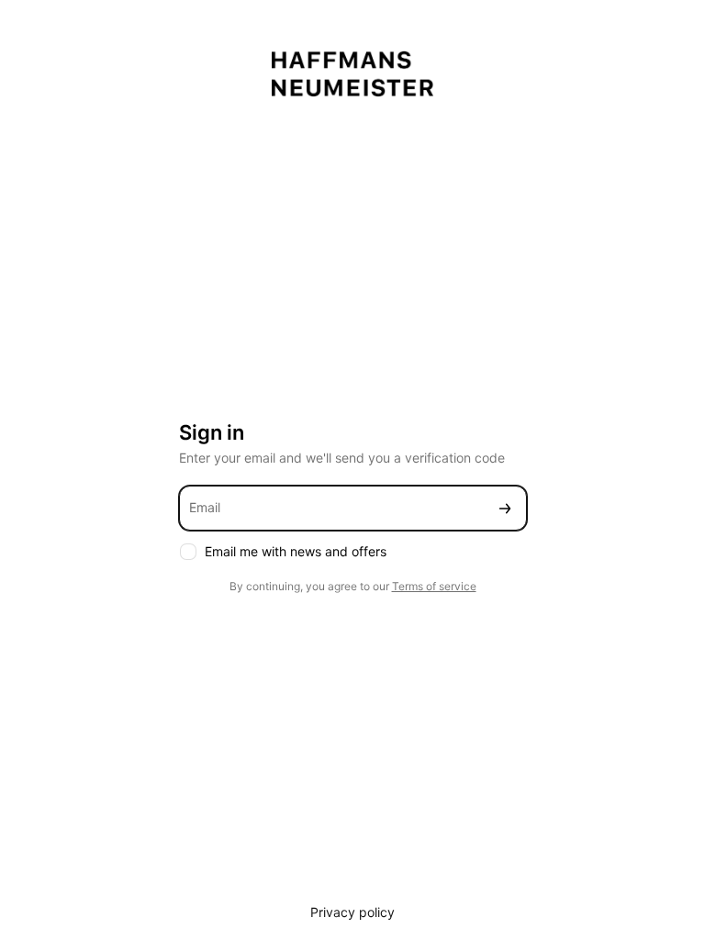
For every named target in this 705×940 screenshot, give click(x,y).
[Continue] (504, 508)
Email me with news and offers (295, 551)
